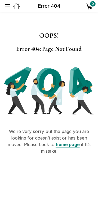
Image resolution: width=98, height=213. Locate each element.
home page (68, 144)
